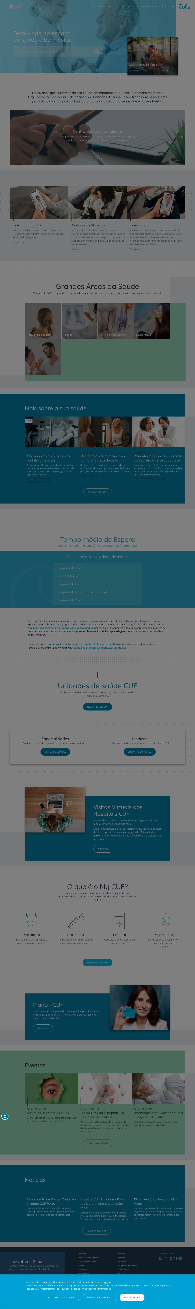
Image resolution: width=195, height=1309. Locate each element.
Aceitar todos (132, 1297)
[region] (97, 1291)
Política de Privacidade (81, 1288)
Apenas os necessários (100, 1297)
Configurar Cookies (64, 1297)
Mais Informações (102, 1288)
